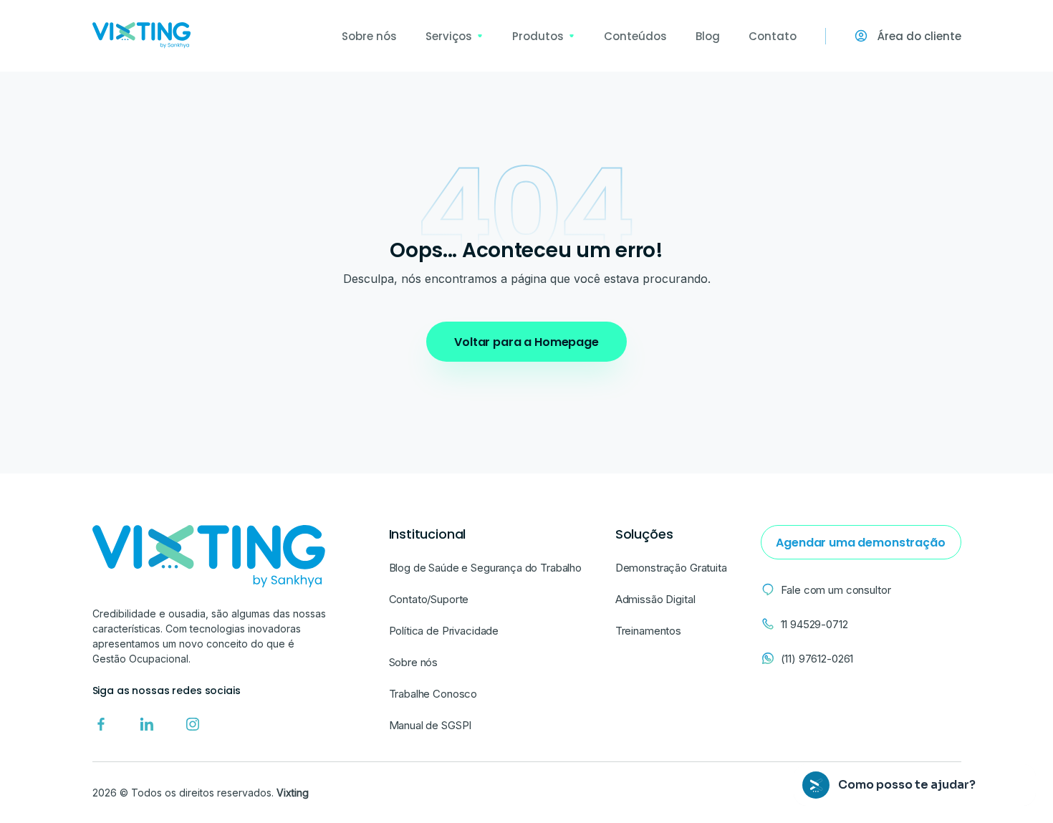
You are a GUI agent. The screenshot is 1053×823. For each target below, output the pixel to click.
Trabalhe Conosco (433, 694)
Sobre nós (369, 36)
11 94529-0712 (814, 624)
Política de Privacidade (444, 630)
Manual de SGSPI (430, 725)
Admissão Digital (655, 599)
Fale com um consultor (836, 590)
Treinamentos (648, 630)
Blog (708, 36)
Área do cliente (919, 36)
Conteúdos (635, 36)
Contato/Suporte (429, 599)
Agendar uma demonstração (860, 542)
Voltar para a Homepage (526, 342)
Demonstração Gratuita (671, 567)
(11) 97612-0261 (817, 658)
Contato (773, 36)
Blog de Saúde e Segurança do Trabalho (485, 567)
